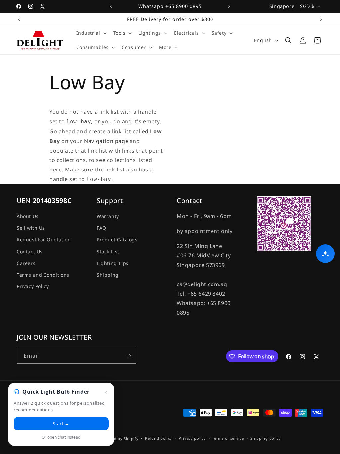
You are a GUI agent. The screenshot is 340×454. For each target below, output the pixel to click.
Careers (26, 263)
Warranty (108, 216)
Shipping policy (265, 438)
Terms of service (228, 438)
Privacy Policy (33, 286)
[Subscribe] (128, 356)
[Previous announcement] (111, 6)
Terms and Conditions (43, 275)
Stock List (108, 251)
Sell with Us (31, 228)
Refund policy (158, 438)
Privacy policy (192, 438)
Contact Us (29, 251)
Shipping (108, 275)
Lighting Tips (112, 263)
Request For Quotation (44, 239)
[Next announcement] (229, 6)
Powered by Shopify (119, 438)
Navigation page (106, 141)
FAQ (101, 228)
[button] (90, 33)
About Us (28, 216)
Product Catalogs (117, 239)
